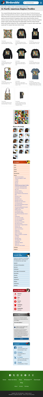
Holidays (16, 247)
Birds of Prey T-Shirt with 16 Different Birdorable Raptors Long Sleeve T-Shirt (21, 83)
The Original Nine (18, 239)
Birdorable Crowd (18, 198)
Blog (21, 382)
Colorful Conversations (19, 176)
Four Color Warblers (18, 220)
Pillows (15, 281)
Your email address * (18, 322)
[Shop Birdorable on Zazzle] (25, 375)
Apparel (15, 263)
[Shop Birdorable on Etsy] (33, 375)
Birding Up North (18, 209)
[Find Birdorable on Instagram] (18, 375)
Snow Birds (17, 237)
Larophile (16, 181)
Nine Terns (17, 189)
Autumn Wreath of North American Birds (21, 194)
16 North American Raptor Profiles (21, 6)
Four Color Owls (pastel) (19, 219)
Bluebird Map (17, 241)
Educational (16, 173)
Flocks (13, 6)
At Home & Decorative (19, 265)
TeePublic (20, 304)
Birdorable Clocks (18, 196)
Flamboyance (17, 216)
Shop (6, 6)
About (16, 386)
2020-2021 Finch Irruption (20, 245)
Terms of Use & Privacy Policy (28, 394)
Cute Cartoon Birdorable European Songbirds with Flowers (21, 207)
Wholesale (28, 380)
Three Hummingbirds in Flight (20, 178)
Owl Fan (16, 182)
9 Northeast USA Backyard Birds (21, 186)
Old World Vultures (18, 227)
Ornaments (16, 279)
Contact (21, 386)
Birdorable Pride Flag (19, 192)
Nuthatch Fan (17, 226)
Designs (9, 6)
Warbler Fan (17, 244)
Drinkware (16, 269)
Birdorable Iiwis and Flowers (20, 201)
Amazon (4, 61)
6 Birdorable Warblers (19, 242)
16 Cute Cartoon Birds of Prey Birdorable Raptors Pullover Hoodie (7, 63)
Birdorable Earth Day (19, 200)
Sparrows (16, 183)
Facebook (20, 347)
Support (16, 249)
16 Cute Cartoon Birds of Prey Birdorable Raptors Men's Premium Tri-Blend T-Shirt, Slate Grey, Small (35, 83)
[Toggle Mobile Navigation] (41, 3)
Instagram (20, 352)
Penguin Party (17, 231)
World (15, 171)
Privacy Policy (20, 336)
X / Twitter (20, 357)
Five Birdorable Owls (19, 211)
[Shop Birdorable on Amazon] (29, 375)
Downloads (37, 380)
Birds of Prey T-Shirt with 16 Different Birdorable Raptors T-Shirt (21, 63)
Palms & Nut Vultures (19, 228)
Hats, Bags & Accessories (19, 271)
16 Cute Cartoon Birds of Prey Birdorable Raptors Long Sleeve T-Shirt (21, 43)
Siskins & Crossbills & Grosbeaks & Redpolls (21, 235)
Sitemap (26, 386)
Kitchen (15, 275)
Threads (20, 362)
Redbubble (20, 308)
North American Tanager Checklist (21, 224)
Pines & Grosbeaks (18, 233)
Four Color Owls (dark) (19, 217)
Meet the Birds (12, 380)
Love (15, 167)
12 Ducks (16, 179)
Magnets (16, 277)
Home (2, 6)
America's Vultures (18, 190)
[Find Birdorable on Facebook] (10, 375)
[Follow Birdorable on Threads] (21, 375)
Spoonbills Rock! (18, 238)
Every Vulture (17, 197)
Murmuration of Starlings (19, 221)
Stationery (16, 283)
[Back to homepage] (13, 2)
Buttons (16, 267)
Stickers (16, 285)
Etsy (19, 297)
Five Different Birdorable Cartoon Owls (21, 214)
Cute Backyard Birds (18, 203)
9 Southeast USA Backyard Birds (21, 188)
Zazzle (19, 301)
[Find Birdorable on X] (14, 375)
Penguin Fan (17, 230)
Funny (15, 169)
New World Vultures (18, 223)
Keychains (16, 273)
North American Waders (19, 212)
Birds (15, 165)
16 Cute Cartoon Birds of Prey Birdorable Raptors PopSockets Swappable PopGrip (21, 104)
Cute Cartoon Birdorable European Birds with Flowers (21, 205)
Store (20, 380)
